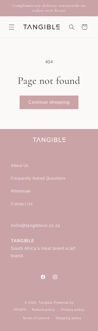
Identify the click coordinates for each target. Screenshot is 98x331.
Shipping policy (68, 318)
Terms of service (36, 318)
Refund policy (43, 309)
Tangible (45, 302)
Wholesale (21, 191)
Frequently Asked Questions (38, 178)
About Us (20, 165)
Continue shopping (49, 102)
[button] (11, 27)
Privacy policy (72, 309)
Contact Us (22, 204)
